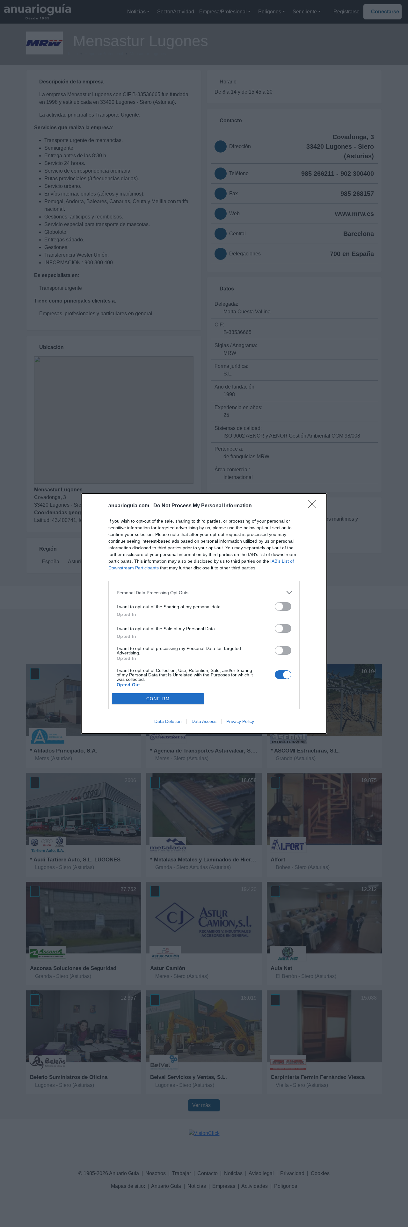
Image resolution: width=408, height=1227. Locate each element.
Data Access (204, 721)
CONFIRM (158, 698)
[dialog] (204, 613)
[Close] (314, 506)
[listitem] (204, 592)
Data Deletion (168, 721)
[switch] (283, 606)
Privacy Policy (240, 721)
